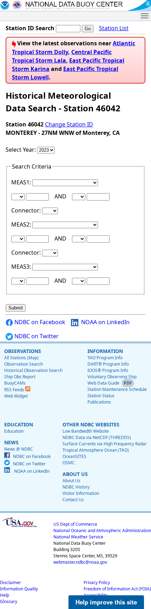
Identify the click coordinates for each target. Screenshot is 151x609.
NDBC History (76, 487)
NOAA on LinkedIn (105, 322)
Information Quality (19, 589)
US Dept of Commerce (75, 524)
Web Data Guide (103, 383)
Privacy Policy (97, 582)
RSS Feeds (14, 390)
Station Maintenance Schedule (117, 389)
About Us (71, 481)
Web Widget (16, 396)
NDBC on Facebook (39, 322)
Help (4, 595)
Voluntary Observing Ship (112, 377)
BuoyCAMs (15, 383)
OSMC (69, 463)
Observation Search (23, 364)
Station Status (100, 396)
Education (14, 431)
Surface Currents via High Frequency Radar (105, 444)
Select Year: (21, 149)
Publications (99, 402)
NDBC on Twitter (36, 336)
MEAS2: (21, 224)
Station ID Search (30, 28)
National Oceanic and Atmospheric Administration (102, 530)
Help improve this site (106, 602)
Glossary (8, 601)
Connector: (26, 210)
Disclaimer (10, 582)
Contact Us (73, 500)
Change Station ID (69, 124)
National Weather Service (78, 537)
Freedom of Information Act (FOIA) (117, 589)
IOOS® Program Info (107, 370)
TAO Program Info (105, 358)
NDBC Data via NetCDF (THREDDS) (97, 437)
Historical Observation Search (33, 370)
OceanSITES (74, 456)
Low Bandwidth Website (86, 431)
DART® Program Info (108, 364)
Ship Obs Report (19, 377)
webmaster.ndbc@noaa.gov (80, 562)
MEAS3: (21, 266)
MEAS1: (21, 182)
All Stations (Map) (21, 358)
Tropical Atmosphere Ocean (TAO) (96, 450)
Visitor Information (81, 493)
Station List (114, 28)
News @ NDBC (18, 449)
